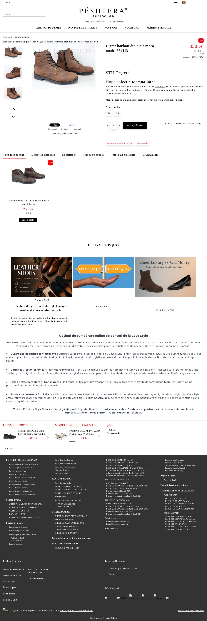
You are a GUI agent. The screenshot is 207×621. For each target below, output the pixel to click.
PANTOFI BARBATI (62, 479)
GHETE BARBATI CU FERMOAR (69, 523)
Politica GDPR (10, 600)
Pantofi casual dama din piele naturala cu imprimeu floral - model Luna (84, 432)
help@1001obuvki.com (126, 568)
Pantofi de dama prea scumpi (117, 521)
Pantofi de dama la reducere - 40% (120, 494)
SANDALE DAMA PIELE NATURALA (181, 522)
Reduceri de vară (111, 528)
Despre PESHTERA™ (13, 569)
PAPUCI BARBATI (65, 507)
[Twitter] (197, 2)
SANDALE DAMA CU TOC (177, 529)
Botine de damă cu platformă (20, 491)
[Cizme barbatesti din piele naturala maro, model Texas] (28, 175)
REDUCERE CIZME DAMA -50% (120, 460)
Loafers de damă (61, 474)
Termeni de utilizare (12, 575)
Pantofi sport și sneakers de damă (22, 535)
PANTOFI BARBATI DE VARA (68, 493)
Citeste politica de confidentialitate (76, 610)
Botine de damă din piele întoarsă (22, 495)
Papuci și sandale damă (174, 460)
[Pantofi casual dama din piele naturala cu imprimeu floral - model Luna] (61, 436)
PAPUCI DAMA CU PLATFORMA (179, 509)
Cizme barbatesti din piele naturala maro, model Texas (28, 202)
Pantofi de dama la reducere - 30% (120, 511)
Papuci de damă (170, 480)
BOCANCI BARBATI (64, 519)
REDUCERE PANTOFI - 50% (67, 548)
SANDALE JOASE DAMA (176, 524)
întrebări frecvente (123, 154)
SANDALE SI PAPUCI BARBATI (69, 501)
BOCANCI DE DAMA (18, 474)
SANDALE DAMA (171, 513)
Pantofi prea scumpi (112, 518)
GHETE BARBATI (22, 37)
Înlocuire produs (93, 154)
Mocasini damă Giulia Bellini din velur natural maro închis (31, 432)
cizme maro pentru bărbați (119, 143)
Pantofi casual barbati (63, 483)
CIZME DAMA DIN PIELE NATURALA (26, 504)
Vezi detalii (28, 220)
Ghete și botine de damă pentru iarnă (23, 464)
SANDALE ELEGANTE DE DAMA (180, 519)
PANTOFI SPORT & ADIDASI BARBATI (72, 490)
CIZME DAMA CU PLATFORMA (23, 507)
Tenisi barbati (60, 497)
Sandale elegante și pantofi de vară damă (181, 465)
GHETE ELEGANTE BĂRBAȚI (68, 530)
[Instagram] (202, 2)
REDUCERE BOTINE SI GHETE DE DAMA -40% (127, 486)
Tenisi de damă (16, 541)
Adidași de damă (17, 538)
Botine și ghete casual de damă (21, 468)
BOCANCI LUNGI (17, 514)
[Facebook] (193, 2)
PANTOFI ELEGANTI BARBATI (68, 486)
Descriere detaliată (43, 154)
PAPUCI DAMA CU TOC (175, 506)
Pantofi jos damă (16, 544)
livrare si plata (10, 581)
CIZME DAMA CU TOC (19, 511)
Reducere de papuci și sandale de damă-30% (123, 514)
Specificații (69, 154)
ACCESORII (132, 27)
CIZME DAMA (13, 500)
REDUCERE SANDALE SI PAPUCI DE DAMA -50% (128, 470)
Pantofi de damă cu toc (64, 460)
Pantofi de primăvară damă (65, 467)
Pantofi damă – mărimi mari (174, 485)
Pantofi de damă (14, 523)
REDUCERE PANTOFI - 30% (117, 500)
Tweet (71, 125)
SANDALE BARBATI (66, 504)
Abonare (9, 448)
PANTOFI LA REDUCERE (65, 544)
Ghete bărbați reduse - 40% (117, 483)
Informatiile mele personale (191, 610)
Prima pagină (7, 37)
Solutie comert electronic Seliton (103, 618)
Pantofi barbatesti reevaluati (117, 524)
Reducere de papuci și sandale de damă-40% (123, 496)
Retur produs (9, 594)
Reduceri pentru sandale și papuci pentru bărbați (125, 476)
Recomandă (52, 129)
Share (55, 125)
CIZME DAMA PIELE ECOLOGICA (24, 517)
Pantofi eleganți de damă (19, 531)
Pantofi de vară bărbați (174, 470)
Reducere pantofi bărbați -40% (118, 491)
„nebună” (160, 86)
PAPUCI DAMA (170, 495)
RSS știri (112, 430)
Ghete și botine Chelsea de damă (22, 484)
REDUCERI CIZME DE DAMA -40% (121, 488)
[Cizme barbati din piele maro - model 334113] (63, 88)
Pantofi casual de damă (18, 527)
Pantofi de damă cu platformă (66, 463)
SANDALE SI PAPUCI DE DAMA (177, 491)
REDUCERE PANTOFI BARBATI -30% (122, 506)
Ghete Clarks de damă (18, 481)
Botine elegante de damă (18, 471)
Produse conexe (14, 154)
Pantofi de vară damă (173, 463)
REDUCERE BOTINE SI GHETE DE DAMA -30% (127, 509)
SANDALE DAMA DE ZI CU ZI (178, 516)
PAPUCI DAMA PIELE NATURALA (180, 504)
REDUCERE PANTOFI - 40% (117, 480)
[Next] (47, 437)
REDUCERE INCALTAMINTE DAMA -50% (124, 468)
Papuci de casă (167, 476)
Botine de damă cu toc (18, 488)
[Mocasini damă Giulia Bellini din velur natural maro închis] (10, 436)
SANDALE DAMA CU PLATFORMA (181, 527)
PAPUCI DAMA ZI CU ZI (176, 498)
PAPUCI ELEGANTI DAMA (177, 501)
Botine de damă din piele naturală (22, 478)
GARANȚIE (150, 154)
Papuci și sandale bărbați (175, 468)
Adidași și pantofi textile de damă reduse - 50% (125, 473)
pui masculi (142, 143)
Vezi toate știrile (113, 433)
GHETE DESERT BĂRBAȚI (66, 533)
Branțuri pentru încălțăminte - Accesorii (72, 538)
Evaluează (65, 129)
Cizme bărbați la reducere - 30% (119, 504)
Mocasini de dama (62, 470)
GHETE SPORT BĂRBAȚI (66, 526)
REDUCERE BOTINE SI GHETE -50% (122, 463)
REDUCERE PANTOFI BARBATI (120, 465)
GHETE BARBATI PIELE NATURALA (71, 516)
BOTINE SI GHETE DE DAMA (21, 460)
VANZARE (110, 27)
